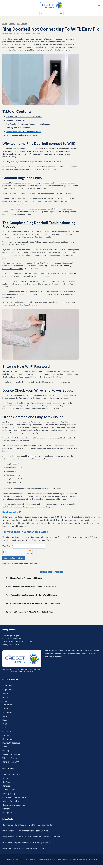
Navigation (7, 812)
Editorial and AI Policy (12, 774)
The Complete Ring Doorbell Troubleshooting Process (28, 124)
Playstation (7, 689)
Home (4, 24)
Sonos (5, 693)
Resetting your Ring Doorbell (14, 162)
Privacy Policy (8, 793)
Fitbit (4, 728)
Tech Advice (8, 686)
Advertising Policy (10, 801)
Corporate (7, 809)
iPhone (5, 701)
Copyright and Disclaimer (14, 805)
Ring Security (22, 24)
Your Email (7, 546)
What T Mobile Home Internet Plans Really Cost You (25, 831)
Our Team (6, 782)
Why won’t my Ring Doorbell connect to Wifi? (24, 116)
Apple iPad (7, 705)
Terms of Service (10, 790)
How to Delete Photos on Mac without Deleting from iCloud (31, 586)
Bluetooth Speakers (11, 743)
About (5, 778)
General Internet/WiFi (12, 762)
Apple (5, 697)
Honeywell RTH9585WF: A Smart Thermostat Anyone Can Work (31, 837)
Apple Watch (8, 712)
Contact (6, 786)
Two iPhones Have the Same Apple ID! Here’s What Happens (31, 595)
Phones (5, 735)
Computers (7, 731)
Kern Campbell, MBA (11, 33)
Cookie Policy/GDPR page (14, 797)
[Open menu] (99, 5)
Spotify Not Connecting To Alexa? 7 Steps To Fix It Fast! (29, 612)
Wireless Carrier (9, 758)
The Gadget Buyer (12, 859)
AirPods (5, 708)
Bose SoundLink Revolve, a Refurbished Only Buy (24, 848)
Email (4, 747)
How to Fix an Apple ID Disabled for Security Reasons (26, 842)
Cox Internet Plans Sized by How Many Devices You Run (27, 825)
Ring (4, 39)
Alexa (4, 716)
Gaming (5, 750)
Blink (4, 724)
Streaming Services (11, 754)
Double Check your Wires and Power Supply (23, 131)
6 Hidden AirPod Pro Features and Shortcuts (25, 578)
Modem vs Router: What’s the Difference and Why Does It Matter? (34, 603)
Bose (4, 720)
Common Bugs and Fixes (16, 120)
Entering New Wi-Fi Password (18, 128)
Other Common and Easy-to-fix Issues (21, 135)
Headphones (8, 739)
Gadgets (12, 24)
